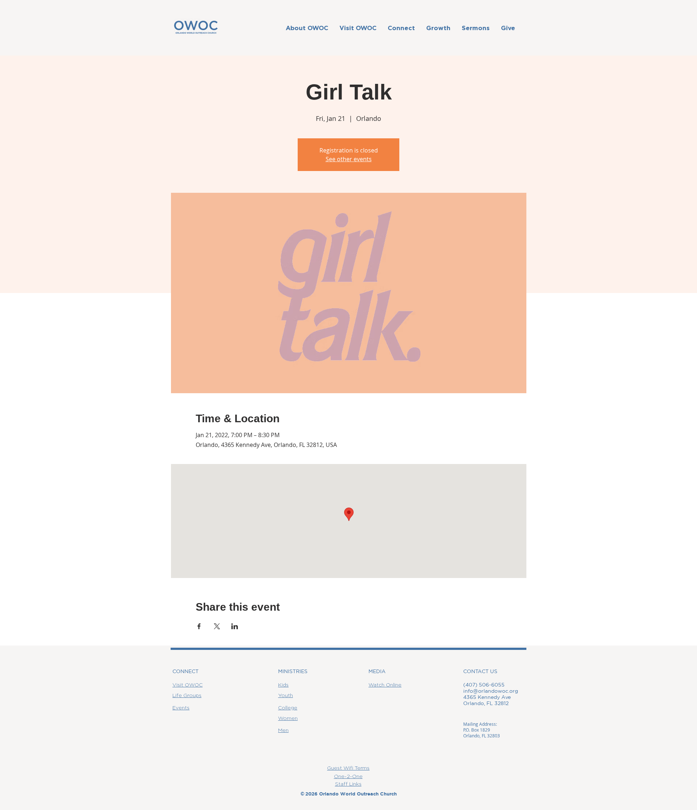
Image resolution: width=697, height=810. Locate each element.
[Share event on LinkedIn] (234, 626)
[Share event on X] (216, 626)
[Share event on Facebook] (199, 626)
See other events (349, 159)
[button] (307, 27)
